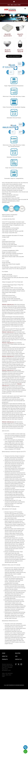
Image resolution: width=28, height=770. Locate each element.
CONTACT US (18, 659)
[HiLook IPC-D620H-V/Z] (7, 40)
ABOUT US (4, 656)
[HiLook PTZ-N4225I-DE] (20, 40)
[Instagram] (21, 664)
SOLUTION (17, 653)
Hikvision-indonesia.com (8, 304)
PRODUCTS (5, 659)
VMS (16, 656)
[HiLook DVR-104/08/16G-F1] (7, 24)
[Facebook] (16, 664)
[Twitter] (18, 664)
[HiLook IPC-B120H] (20, 24)
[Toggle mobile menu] (25, 8)
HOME (3, 653)
